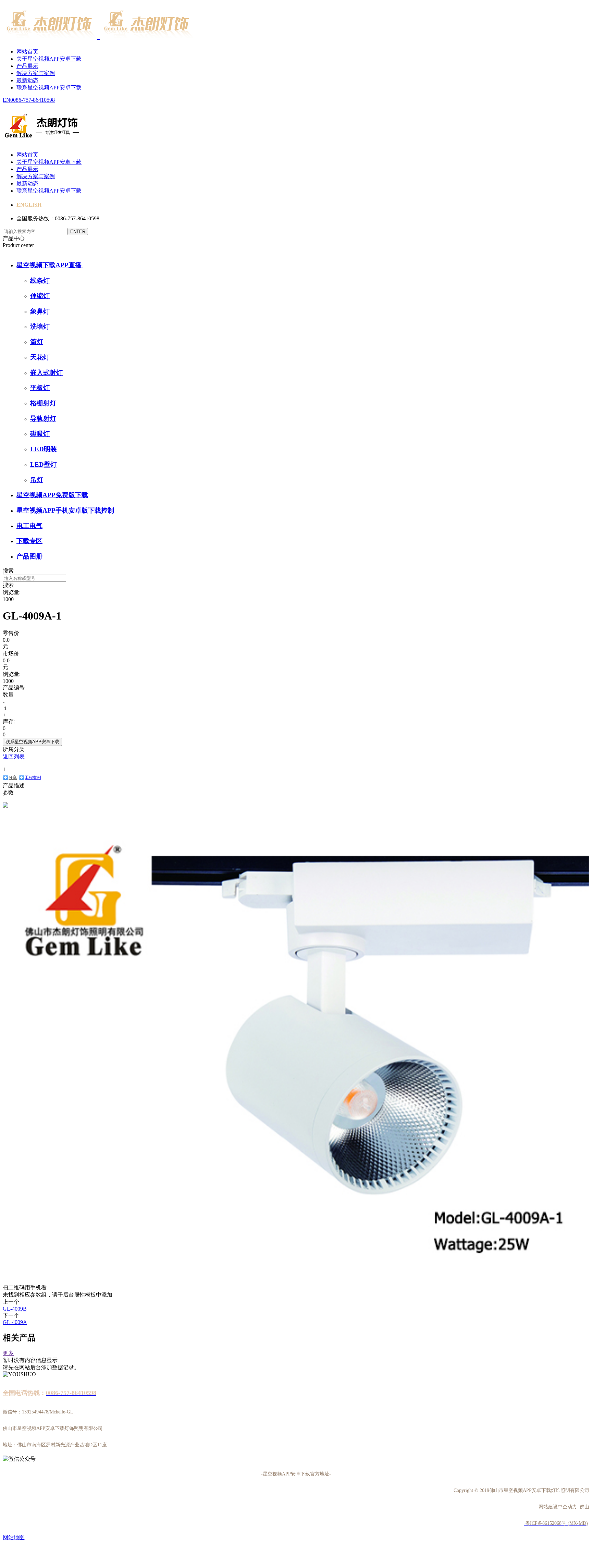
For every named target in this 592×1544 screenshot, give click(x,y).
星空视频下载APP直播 (49, 265)
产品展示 (27, 66)
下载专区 (29, 540)
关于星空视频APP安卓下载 (49, 59)
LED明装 (43, 449)
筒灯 (36, 341)
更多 (8, 1353)
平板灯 (40, 387)
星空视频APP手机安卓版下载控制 (65, 510)
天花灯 (40, 357)
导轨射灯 (43, 418)
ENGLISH (28, 205)
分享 (13, 777)
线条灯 (40, 280)
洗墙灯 (40, 326)
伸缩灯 (40, 295)
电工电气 (29, 525)
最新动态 (27, 80)
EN (6, 100)
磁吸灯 (40, 433)
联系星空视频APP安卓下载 (49, 87)
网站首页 (27, 51)
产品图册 (29, 556)
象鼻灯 (40, 311)
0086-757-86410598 (32, 100)
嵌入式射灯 (46, 372)
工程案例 (33, 777)
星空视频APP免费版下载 (52, 495)
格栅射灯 (43, 403)
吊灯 (36, 479)
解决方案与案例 (35, 73)
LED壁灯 (43, 464)
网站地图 (14, 1537)
